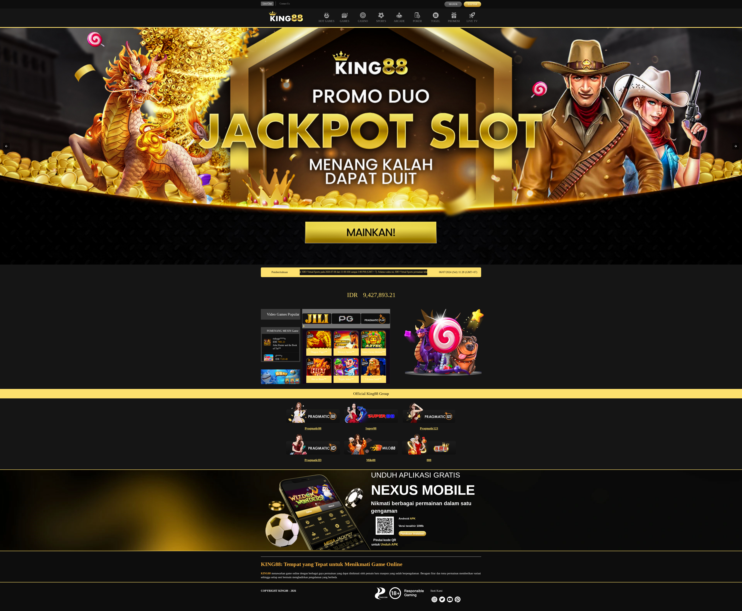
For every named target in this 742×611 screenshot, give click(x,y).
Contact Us (285, 3)
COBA (318, 334)
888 (429, 460)
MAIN (318, 343)
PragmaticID (313, 460)
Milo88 (370, 460)
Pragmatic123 (429, 428)
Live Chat (267, 3)
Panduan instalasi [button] (412, 533)
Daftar (472, 4)
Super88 (370, 428)
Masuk (453, 4)
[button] (6, 146)
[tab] (316, 318)
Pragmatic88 (313, 428)
